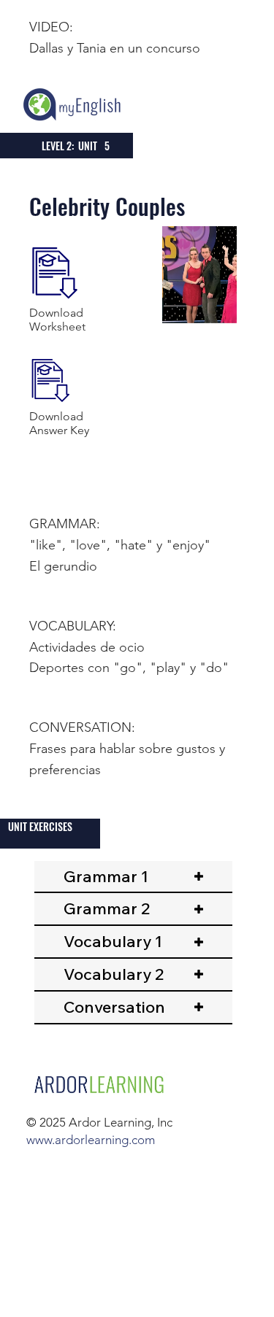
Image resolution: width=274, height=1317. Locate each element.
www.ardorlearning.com (90, 1139)
